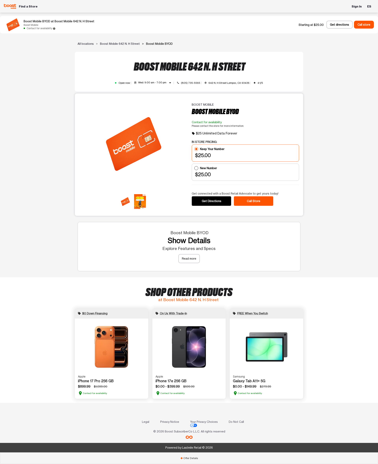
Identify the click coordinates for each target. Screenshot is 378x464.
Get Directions (211, 201)
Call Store (253, 201)
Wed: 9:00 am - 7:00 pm (155, 82)
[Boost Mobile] (10, 6)
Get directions (339, 24)
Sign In (357, 6)
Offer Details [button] (189, 458)
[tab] (189, 458)
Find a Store (28, 6)
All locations (86, 43)
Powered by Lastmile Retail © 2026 (189, 447)
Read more (189, 258)
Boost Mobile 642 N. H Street (120, 43)
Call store (364, 24)
